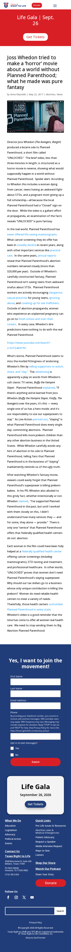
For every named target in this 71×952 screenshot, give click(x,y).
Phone (13, 712)
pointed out (40, 419)
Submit (35, 762)
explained (49, 387)
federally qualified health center (42, 551)
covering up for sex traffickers (40, 303)
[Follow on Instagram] (16, 897)
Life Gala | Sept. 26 (35, 20)
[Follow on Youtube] (32, 897)
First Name (17, 676)
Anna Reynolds (18, 94)
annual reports (47, 255)
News (60, 94)
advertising (42, 372)
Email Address (19, 700)
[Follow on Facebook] (8, 897)
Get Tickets (35, 37)
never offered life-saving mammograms (32, 234)
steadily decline (26, 245)
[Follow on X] (24, 897)
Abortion (50, 94)
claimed (23, 501)
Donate (36, 5)
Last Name (17, 688)
